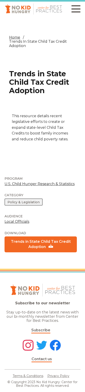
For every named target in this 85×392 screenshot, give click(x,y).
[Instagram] (28, 346)
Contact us (42, 359)
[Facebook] (55, 346)
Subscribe (40, 330)
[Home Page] (33, 9)
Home (14, 37)
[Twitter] (41, 346)
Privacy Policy (58, 376)
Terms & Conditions (28, 376)
